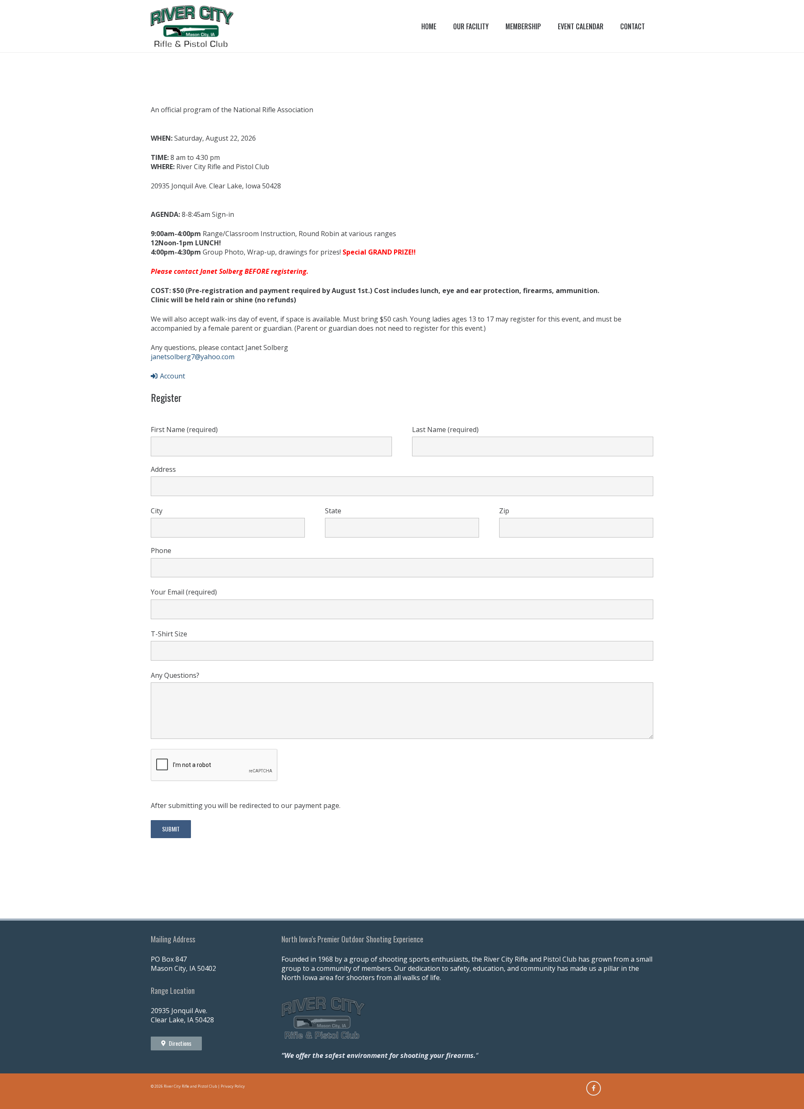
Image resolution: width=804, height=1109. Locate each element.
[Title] (593, 1088)
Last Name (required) (445, 429)
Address (163, 469)
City (156, 510)
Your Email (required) (184, 592)
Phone (161, 550)
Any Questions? (175, 675)
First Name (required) (184, 429)
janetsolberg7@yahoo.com (192, 356)
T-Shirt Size (169, 633)
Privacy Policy (233, 1086)
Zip (504, 510)
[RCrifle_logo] (192, 26)
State (333, 510)
